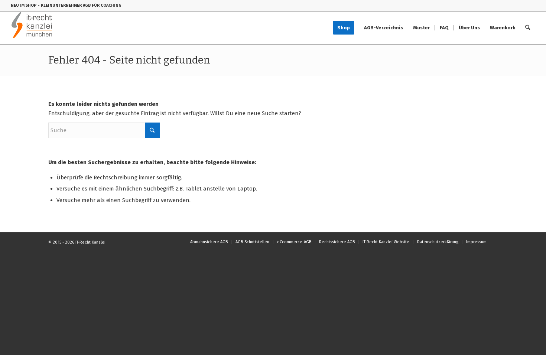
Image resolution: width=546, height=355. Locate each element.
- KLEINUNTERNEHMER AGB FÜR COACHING (79, 5)
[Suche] (527, 28)
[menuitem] (346, 28)
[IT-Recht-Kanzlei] (32, 28)
